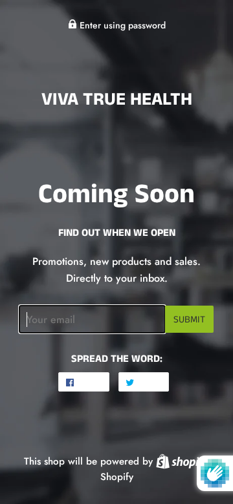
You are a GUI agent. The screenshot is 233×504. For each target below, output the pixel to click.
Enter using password (121, 25)
